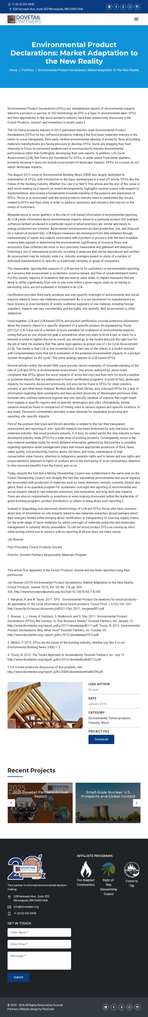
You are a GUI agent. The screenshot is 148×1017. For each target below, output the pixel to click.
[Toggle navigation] (136, 19)
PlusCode (48, 1009)
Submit (18, 977)
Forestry (94, 723)
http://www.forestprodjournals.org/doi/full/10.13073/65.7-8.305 (57, 592)
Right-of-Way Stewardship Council (108, 887)
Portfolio (28, 70)
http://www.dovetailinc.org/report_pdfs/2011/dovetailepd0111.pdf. (53, 625)
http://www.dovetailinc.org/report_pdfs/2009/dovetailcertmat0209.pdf (55, 672)
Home (13, 70)
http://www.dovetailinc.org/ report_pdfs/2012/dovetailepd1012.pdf (53, 635)
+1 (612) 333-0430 (25, 913)
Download (101, 739)
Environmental (97, 718)
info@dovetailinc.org (26, 906)
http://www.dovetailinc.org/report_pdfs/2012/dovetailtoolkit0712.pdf (54, 659)
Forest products (119, 718)
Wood (105, 723)
